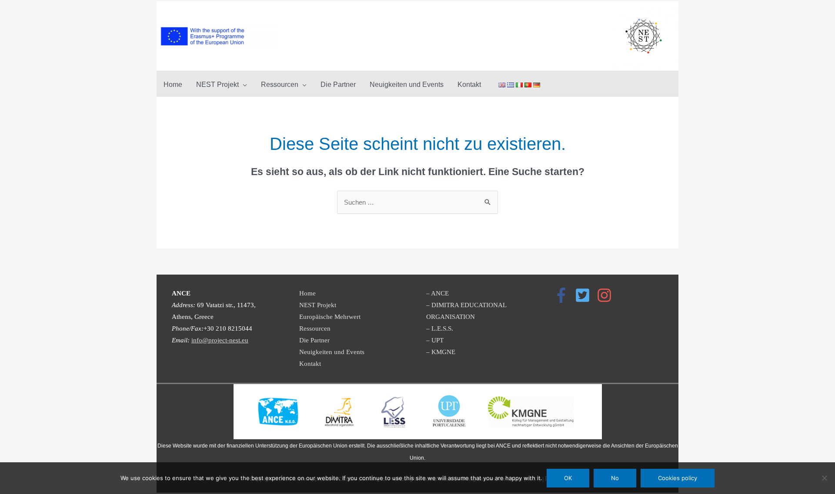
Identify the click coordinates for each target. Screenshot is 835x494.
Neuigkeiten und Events (331, 351)
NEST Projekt (317, 305)
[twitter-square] (585, 295)
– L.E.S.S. (439, 328)
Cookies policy (677, 477)
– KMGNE (440, 351)
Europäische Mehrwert (330, 316)
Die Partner (314, 340)
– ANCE (437, 293)
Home (307, 293)
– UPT (435, 340)
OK (568, 477)
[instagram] (607, 295)
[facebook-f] (564, 295)
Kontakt (310, 363)
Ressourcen (315, 328)
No (615, 477)
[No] (824, 478)
